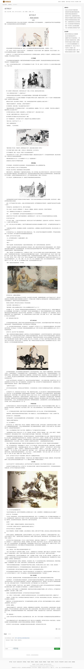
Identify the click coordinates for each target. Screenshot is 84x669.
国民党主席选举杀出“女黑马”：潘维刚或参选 (73, 51)
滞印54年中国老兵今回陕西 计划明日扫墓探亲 (73, 41)
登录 (80, 1)
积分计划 (72, 1)
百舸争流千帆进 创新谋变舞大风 (71, 13)
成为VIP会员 (68, 1)
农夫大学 (14, 661)
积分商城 (76, 1)
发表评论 (57, 648)
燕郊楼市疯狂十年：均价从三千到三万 (72, 45)
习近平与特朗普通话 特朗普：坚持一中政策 (73, 49)
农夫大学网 (5, 4)
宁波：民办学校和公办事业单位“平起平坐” (73, 27)
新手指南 (24, 661)
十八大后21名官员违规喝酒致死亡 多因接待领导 (73, 43)
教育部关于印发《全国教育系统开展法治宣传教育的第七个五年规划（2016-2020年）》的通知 (73, 15)
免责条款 (36, 661)
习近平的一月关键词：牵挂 (70, 47)
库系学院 (9, 4)
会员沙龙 (66, 661)
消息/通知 (63, 1)
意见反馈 (40, 661)
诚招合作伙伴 (19, 661)
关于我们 (10, 661)
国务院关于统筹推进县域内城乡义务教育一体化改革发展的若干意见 (73, 19)
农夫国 (59, 1)
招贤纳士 (32, 661)
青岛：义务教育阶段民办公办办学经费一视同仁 (73, 21)
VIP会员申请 (61, 661)
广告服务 (28, 661)
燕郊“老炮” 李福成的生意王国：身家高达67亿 (73, 39)
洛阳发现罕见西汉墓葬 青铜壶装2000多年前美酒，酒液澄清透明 (73, 11)
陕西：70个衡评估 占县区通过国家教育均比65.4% (73, 25)
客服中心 (52, 661)
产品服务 (48, 661)
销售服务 (44, 661)
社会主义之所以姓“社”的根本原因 (71, 9)
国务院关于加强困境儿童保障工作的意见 (73, 17)
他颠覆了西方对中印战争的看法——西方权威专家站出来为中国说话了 (73, 37)
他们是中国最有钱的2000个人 (70, 35)
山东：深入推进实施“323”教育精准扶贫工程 (73, 23)
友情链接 (73, 661)
